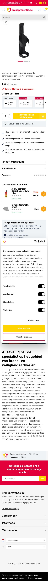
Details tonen (34, 320)
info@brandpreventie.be (17, 235)
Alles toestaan (24, 328)
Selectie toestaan (24, 337)
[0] (44, 9)
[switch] (41, 294)
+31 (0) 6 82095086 (15, 238)
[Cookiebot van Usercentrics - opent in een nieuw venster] (34, 242)
